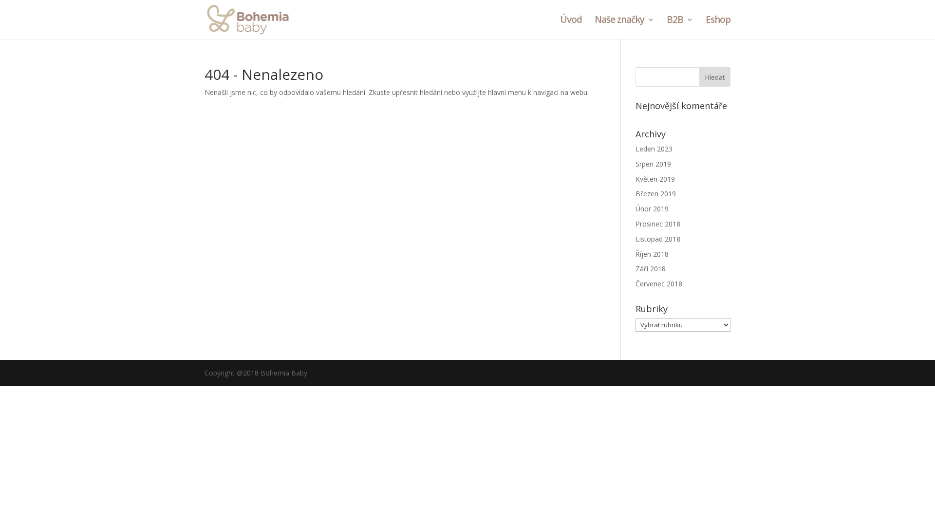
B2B (675, 21)
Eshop (718, 21)
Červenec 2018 (659, 283)
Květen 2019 (655, 179)
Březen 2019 (656, 193)
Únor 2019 (652, 208)
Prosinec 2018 (658, 223)
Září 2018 (651, 268)
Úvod (571, 21)
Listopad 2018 (658, 239)
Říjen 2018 (652, 254)
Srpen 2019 (653, 164)
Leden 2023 (654, 148)
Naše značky (619, 21)
